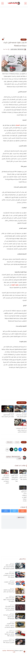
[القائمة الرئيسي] (25, 3)
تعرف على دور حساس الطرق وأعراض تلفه (21, 415)
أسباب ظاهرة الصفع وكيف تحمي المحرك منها (8, 415)
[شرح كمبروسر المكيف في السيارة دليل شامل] (20, 591)
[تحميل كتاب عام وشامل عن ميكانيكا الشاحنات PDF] (20, 633)
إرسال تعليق (21, 517)
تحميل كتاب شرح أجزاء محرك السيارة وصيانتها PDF (8, 617)
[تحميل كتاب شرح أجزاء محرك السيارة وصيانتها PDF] (20, 616)
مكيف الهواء (15, 285)
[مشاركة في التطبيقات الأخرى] (7, 449)
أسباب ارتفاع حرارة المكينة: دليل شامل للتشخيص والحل (9, 608)
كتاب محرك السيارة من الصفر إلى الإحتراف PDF (8, 641)
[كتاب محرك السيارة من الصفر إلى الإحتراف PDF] (20, 642)
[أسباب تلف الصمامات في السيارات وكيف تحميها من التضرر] (5, 472)
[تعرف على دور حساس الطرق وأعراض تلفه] (23, 472)
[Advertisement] (14, 23)
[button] (20, 449)
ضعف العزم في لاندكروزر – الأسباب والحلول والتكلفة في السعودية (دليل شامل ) (8, 625)
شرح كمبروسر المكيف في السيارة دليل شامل (8, 590)
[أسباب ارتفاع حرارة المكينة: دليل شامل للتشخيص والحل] (20, 607)
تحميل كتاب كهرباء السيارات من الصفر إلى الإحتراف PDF (8, 575)
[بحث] (2, 3)
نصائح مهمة (9, 442)
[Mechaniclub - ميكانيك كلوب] (14, 3)
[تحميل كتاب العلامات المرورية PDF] (20, 583)
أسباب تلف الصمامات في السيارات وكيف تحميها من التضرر (21, 430)
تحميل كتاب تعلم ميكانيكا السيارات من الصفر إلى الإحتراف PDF (8, 566)
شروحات (23, 39)
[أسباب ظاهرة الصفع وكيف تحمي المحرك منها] (14, 472)
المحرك (17, 125)
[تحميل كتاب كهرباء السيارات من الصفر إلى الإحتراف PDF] (20, 574)
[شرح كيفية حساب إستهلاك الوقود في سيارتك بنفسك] (23, 488)
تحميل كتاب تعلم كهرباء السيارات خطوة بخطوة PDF (8, 599)
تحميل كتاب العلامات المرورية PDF (9, 583)
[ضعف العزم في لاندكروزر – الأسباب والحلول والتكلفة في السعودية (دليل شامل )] (20, 625)
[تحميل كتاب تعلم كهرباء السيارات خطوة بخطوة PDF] (20, 599)
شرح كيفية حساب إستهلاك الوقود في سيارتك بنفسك (24, 496)
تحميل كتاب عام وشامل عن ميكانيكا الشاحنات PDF (9, 634)
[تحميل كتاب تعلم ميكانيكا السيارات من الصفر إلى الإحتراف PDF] (20, 566)
